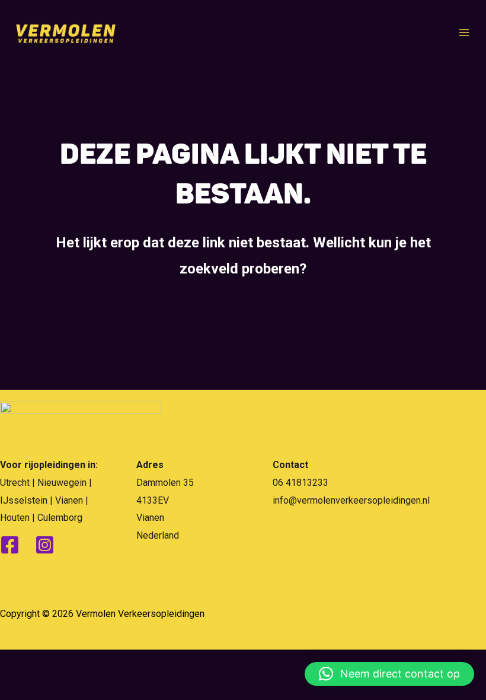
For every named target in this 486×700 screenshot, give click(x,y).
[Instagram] (45, 545)
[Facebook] (10, 545)
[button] (389, 674)
